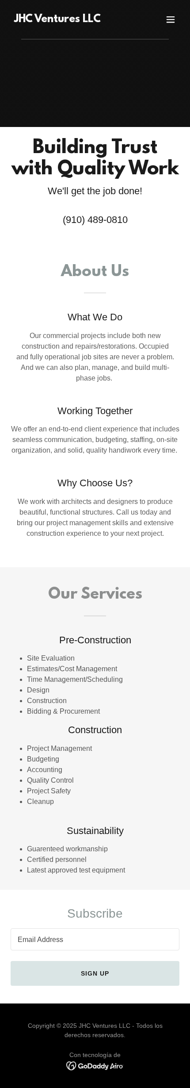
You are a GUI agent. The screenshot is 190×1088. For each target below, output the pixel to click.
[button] (170, 19)
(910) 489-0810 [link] (95, 219)
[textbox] (95, 939)
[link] (57, 19)
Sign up (95, 973)
